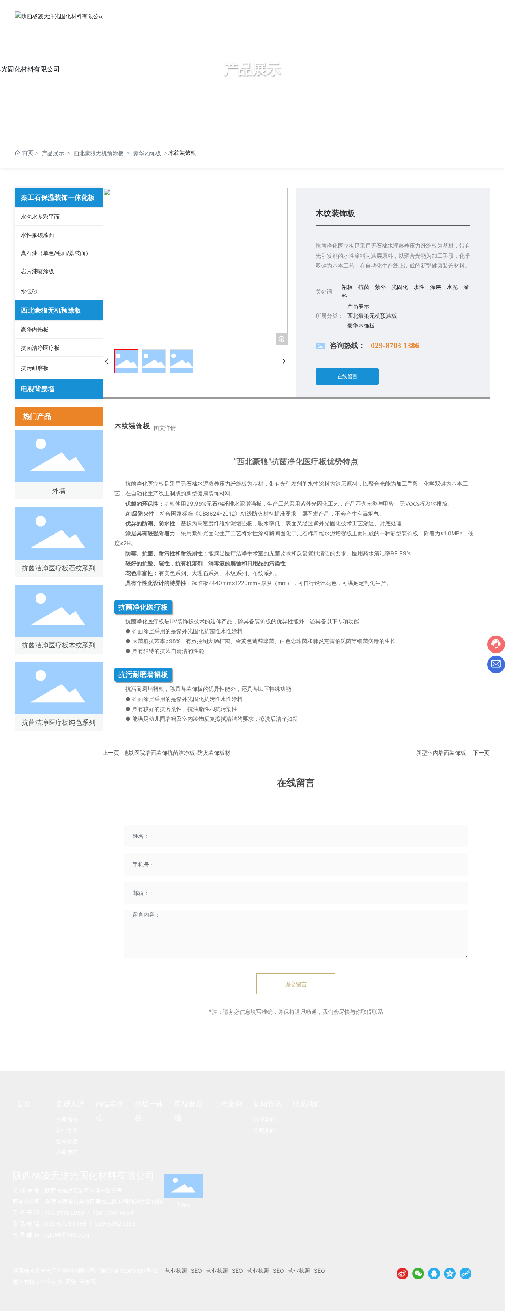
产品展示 (53, 153)
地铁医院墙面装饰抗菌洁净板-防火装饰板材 (176, 752)
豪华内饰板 (147, 153)
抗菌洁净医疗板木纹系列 (58, 645)
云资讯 (88, 1281)
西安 (71, 1281)
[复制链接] (465, 1273)
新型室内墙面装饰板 (441, 752)
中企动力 (51, 1281)
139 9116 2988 (64, 1212)
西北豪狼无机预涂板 (98, 153)
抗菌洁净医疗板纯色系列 (58, 722)
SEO (196, 1270)
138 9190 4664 (113, 1212)
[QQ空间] (450, 1273)
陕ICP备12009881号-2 (128, 1270)
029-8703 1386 (395, 345)
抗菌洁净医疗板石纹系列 (58, 568)
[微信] (418, 1273)
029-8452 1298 (115, 1223)
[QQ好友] (434, 1273)
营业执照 (176, 1270)
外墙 (58, 491)
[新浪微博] (402, 1273)
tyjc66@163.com (67, 1234)
